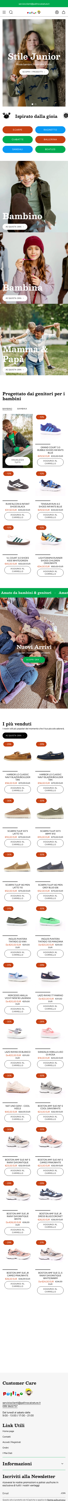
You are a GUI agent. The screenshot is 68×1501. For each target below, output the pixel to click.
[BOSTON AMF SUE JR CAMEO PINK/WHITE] (18, 1254)
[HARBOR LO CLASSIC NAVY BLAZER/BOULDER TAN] (18, 756)
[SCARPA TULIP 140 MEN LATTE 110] (18, 866)
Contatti (7, 1436)
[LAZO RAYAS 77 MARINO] (50, 977)
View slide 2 (35, 104)
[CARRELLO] (63, 12)
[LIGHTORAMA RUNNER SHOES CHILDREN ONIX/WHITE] (50, 540)
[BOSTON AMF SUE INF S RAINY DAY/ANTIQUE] (18, 1141)
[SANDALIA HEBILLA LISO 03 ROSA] (50, 1034)
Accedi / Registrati (12, 1442)
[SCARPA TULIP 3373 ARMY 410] (50, 813)
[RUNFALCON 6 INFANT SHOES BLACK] (18, 486)
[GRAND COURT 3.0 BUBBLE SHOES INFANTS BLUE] (50, 429)
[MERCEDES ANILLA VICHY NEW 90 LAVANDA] (18, 977)
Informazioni (17, 1463)
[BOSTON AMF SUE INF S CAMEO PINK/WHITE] (50, 1141)
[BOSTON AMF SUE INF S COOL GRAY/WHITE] (50, 1088)
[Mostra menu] (4, 12)
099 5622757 (10, 1406)
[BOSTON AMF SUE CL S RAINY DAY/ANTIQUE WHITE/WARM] (50, 1254)
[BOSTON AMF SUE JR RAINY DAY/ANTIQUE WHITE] (18, 1195)
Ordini (6, 1447)
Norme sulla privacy (56, 1500)
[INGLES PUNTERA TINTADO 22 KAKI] (18, 920)
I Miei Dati (7, 1453)
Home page (8, 1431)
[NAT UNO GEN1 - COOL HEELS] (18, 1088)
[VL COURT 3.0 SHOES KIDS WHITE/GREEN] (18, 540)
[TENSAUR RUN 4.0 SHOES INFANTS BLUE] (50, 486)
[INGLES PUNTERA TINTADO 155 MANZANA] (50, 920)
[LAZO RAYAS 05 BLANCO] (18, 1034)
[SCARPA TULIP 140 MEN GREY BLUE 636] (50, 866)
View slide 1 (32, 104)
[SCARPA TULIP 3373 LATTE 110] (18, 813)
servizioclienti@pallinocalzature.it (22, 1402)
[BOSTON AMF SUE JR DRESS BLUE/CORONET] (50, 1195)
